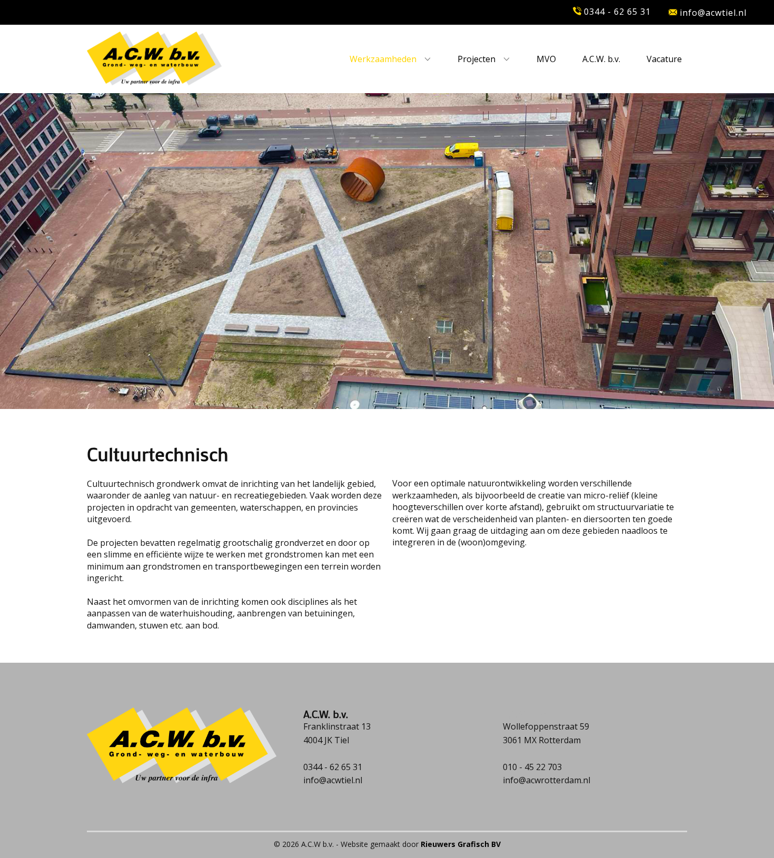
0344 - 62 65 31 (616, 11)
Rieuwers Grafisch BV (461, 844)
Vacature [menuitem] (664, 59)
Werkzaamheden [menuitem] (383, 59)
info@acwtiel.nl (712, 12)
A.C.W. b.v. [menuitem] (601, 59)
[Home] (154, 59)
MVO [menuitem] (546, 59)
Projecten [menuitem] (476, 59)
